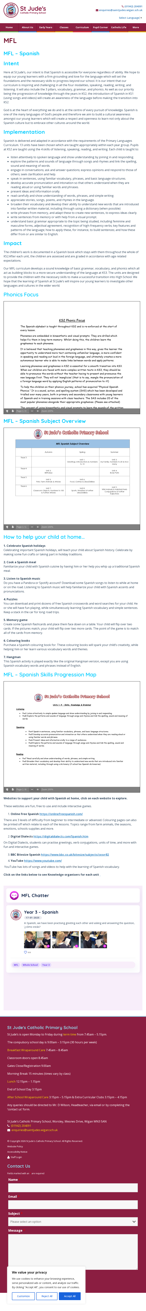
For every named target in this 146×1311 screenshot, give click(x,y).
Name (14, 1179)
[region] (46, 1285)
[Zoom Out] (32, 411)
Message (16, 1230)
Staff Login (16, 1157)
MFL (16, 964)
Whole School (30, 964)
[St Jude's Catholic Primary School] (25, 10)
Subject (15, 1213)
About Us (27, 27)
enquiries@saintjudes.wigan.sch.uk (120, 10)
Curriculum (82, 27)
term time (69, 1034)
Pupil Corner (100, 27)
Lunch (11, 1081)
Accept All (69, 1296)
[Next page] (12, 411)
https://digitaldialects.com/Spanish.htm (60, 836)
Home (9, 27)
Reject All (46, 1296)
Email (14, 1196)
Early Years (45, 27)
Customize (23, 1296)
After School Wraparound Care (27, 1097)
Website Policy (15, 1146)
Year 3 (45, 964)
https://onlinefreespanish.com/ (61, 814)
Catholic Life (118, 27)
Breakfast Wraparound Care (26, 1050)
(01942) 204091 (133, 6)
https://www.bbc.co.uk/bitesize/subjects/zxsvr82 (75, 855)
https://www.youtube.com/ (43, 861)
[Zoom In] (37, 411)
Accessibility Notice (17, 1151)
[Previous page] (7, 411)
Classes (64, 27)
